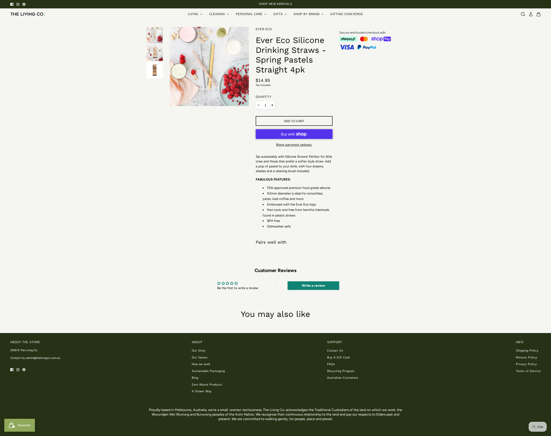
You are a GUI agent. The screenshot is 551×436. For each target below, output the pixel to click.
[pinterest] (24, 4)
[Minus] (258, 105)
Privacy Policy (526, 364)
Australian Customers (342, 377)
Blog (195, 377)
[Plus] (272, 105)
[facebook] (12, 4)
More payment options (294, 144)
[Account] (531, 14)
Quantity (264, 96)
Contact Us (335, 350)
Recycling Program (340, 371)
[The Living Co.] (27, 14)
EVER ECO (264, 29)
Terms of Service (528, 371)
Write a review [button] (313, 285)
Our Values (200, 357)
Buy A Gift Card (338, 357)
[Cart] (538, 14)
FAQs (331, 364)
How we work (201, 364)
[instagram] (18, 4)
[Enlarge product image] (209, 66)
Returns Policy (526, 357)
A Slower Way (202, 391)
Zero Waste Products (207, 384)
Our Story (199, 350)
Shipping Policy (527, 350)
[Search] (523, 14)
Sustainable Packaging (208, 371)
